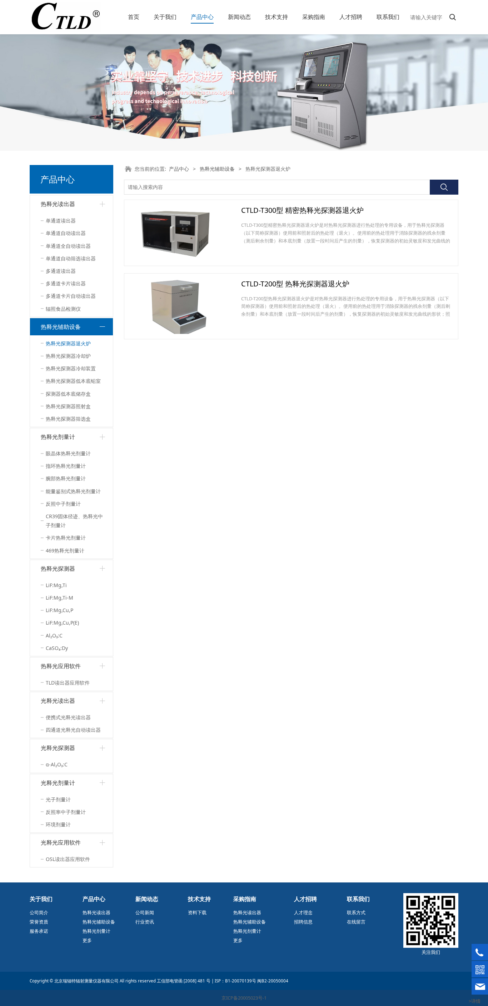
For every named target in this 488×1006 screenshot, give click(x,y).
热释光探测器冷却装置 (71, 368)
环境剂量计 (58, 824)
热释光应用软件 (61, 666)
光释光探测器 (58, 748)
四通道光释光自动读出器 (73, 729)
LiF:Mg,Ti (56, 585)
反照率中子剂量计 (66, 812)
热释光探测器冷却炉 (68, 355)
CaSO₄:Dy (57, 648)
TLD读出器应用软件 (68, 682)
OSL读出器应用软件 (68, 859)
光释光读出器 (58, 701)
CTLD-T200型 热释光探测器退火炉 (295, 284)
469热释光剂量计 (65, 550)
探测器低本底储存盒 (68, 393)
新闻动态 (239, 17)
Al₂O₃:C (54, 635)
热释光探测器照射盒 (68, 406)
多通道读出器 (61, 270)
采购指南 (313, 17)
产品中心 (202, 17)
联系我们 (388, 17)
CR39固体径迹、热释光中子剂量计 (74, 521)
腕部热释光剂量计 (66, 478)
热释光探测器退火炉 (68, 343)
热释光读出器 (58, 204)
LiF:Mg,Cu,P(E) (62, 622)
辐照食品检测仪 (63, 308)
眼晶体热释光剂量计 (68, 453)
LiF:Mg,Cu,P (59, 610)
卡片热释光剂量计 (66, 537)
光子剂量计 (58, 799)
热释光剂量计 (58, 437)
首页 (133, 17)
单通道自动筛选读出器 (71, 258)
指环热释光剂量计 (66, 465)
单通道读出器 (61, 220)
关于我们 (165, 17)
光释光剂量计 (58, 783)
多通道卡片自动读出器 (71, 295)
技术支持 (276, 17)
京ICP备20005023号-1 (244, 998)
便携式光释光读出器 (68, 717)
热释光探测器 (58, 568)
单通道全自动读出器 (68, 245)
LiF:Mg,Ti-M (59, 597)
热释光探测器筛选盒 (68, 418)
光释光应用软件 (61, 842)
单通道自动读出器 (66, 233)
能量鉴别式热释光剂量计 (73, 491)
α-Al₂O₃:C (57, 764)
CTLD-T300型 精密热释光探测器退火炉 (302, 210)
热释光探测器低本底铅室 (73, 380)
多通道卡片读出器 (66, 283)
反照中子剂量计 (63, 503)
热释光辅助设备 (61, 327)
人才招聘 (350, 17)
